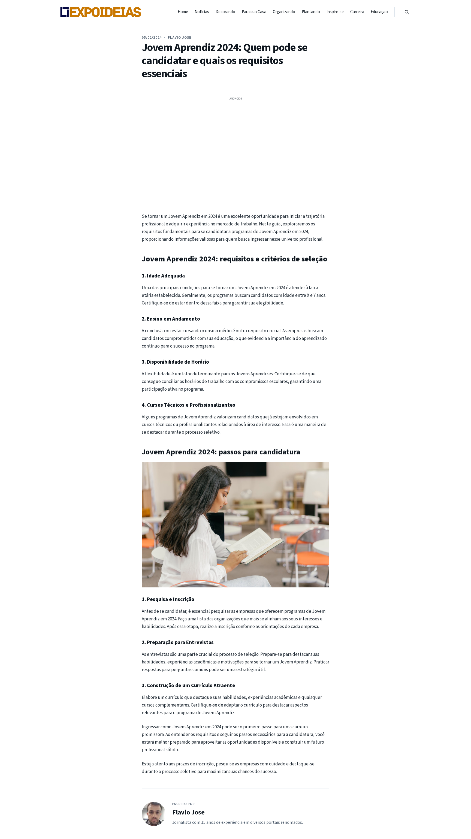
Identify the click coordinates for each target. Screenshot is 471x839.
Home (183, 12)
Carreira (357, 12)
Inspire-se (335, 12)
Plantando (311, 12)
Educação (379, 12)
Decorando (225, 12)
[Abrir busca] (406, 12)
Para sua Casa (254, 12)
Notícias (202, 12)
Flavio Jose (179, 37)
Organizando (284, 12)
